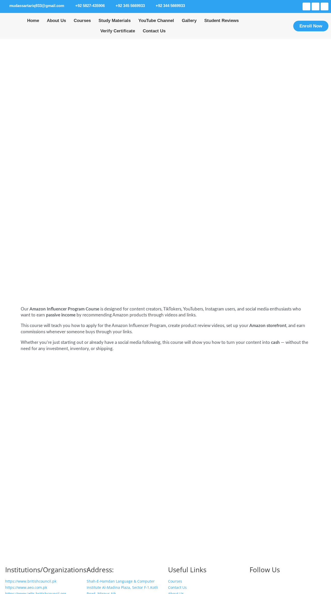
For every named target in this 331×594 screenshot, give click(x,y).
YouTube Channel (156, 20)
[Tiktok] (324, 6)
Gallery (189, 20)
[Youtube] (315, 6)
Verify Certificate (117, 30)
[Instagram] (306, 6)
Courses (82, 20)
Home (33, 20)
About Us (56, 20)
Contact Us (154, 30)
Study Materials (115, 20)
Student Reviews (221, 20)
